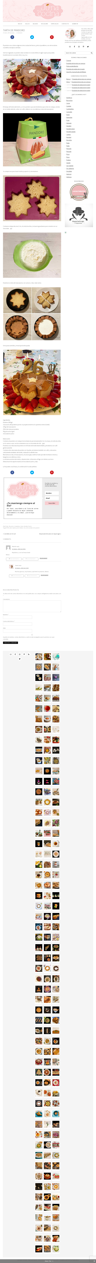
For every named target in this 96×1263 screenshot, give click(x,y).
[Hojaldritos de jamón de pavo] (47, 1002)
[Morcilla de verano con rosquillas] (47, 1231)
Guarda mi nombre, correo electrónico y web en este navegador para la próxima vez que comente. (28, 638)
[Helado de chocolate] (55, 670)
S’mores (68, 60)
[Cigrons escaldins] (38, 732)
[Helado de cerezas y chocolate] (47, 909)
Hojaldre (68, 126)
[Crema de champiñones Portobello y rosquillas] (38, 1179)
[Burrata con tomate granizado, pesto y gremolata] (47, 898)
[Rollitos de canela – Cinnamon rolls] (55, 992)
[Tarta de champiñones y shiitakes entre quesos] (38, 1169)
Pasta (67, 143)
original (14, 528)
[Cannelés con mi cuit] (47, 1065)
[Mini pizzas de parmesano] (47, 1096)
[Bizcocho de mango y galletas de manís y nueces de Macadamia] (47, 815)
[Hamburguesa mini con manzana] (38, 805)
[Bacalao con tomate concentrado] (55, 1023)
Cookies (68, 106)
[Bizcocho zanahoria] (55, 1033)
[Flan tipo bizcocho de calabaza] (55, 1189)
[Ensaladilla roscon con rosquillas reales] (47, 1148)
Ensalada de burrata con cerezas (75, 63)
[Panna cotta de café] (47, 1013)
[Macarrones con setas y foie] (47, 982)
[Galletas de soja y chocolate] (55, 795)
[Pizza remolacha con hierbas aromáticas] (55, 826)
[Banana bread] (38, 836)
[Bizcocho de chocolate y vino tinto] (38, 1096)
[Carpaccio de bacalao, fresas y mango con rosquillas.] (47, 1117)
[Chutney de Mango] (47, 805)
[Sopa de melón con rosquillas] (47, 1221)
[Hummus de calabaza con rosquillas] (47, 1189)
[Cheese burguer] (38, 898)
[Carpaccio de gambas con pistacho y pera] (55, 857)
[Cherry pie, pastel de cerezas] (38, 1241)
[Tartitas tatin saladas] (55, 930)
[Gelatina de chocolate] (47, 826)
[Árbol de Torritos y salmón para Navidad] (47, 1158)
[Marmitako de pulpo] (55, 846)
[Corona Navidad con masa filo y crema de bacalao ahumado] (47, 971)
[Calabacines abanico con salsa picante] (55, 982)
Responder (43, 558)
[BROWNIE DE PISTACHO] (47, 1033)
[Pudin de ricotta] (38, 930)
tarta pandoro (36, 528)
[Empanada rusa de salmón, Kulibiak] (38, 753)
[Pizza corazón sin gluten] (47, 961)
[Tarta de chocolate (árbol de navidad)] (38, 743)
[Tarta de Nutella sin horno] (38, 982)
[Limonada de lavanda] (55, 680)
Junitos (68, 134)
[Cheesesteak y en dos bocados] (38, 826)
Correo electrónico (9, 621)
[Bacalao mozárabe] (55, 711)
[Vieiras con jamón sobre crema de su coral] (55, 1117)
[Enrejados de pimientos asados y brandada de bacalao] (38, 1117)
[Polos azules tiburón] (55, 659)
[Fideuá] (47, 691)
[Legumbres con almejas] (38, 1054)
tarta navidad (29, 528)
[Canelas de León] (47, 680)
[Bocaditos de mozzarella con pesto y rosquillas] (38, 1252)
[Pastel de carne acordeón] (55, 1085)
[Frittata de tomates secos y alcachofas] (47, 1106)
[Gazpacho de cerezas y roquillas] (47, 1241)
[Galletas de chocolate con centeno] (55, 971)
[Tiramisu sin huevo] (55, 1127)
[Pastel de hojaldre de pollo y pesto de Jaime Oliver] (55, 1241)
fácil (11, 528)
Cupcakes (69, 112)
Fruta (67, 120)
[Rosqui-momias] (38, 1189)
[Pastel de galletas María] (47, 1200)
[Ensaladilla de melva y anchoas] (47, 888)
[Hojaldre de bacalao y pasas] (38, 1158)
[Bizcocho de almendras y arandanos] (47, 795)
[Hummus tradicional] (47, 930)
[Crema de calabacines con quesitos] (47, 836)
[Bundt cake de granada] (47, 1075)
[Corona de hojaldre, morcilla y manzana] (38, 1106)
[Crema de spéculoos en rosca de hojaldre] (38, 1044)
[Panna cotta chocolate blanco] (55, 732)
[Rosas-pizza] (55, 909)
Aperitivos (69, 98)
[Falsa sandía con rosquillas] (38, 1210)
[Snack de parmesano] (38, 711)
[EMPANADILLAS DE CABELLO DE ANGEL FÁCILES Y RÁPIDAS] (47, 1179)
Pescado (68, 148)
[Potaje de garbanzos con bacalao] (47, 1044)
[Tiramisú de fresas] (38, 950)
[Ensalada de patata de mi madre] (38, 670)
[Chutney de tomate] (55, 784)
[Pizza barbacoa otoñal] (47, 743)
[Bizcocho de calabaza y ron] (38, 992)
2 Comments (19, 32)
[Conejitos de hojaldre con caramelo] (55, 691)
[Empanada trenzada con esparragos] (55, 1054)
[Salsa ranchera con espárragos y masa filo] (47, 950)
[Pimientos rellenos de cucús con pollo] (55, 1221)
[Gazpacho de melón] (47, 919)
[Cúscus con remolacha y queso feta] (55, 1137)
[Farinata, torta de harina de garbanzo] (38, 1013)
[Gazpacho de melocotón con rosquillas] (55, 1200)
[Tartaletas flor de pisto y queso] (38, 815)
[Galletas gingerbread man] (47, 867)
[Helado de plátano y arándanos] (38, 784)
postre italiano (19, 528)
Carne (68, 103)
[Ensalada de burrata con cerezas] (47, 659)
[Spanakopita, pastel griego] (47, 1252)
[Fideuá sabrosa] (38, 795)
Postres (30, 526)
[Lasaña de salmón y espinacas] (55, 774)
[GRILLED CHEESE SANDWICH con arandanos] (47, 940)
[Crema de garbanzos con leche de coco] (38, 1085)
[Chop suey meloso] (47, 774)
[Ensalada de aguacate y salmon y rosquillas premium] (38, 1148)
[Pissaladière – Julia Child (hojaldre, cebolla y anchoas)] (38, 961)
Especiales (69, 117)
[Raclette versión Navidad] (47, 732)
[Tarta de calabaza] (47, 878)
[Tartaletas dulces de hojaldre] (47, 992)
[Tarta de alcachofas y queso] (38, 1033)
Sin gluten (69, 171)
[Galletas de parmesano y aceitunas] (47, 1137)
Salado (68, 163)
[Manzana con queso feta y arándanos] (55, 743)
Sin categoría (70, 168)
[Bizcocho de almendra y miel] (55, 1065)
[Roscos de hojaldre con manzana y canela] (55, 1169)
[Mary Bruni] (47, 701)
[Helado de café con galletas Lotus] (38, 919)
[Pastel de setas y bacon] (55, 1075)
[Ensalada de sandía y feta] (38, 909)
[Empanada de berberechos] (38, 1221)
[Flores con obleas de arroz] (38, 680)
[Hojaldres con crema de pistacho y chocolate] (55, 722)
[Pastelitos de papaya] (38, 1137)
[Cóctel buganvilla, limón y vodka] (47, 784)
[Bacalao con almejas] (38, 867)
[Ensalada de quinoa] (55, 1231)
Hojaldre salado (70, 132)
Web (4, 628)
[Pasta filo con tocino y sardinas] (55, 1002)
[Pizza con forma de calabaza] (47, 1085)
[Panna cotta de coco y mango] (55, 940)
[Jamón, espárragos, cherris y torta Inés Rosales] (55, 1179)
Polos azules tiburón (72, 66)
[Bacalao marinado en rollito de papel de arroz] (55, 898)
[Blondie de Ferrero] (47, 846)
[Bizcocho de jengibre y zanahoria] (38, 701)
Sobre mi (68, 174)
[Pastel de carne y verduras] (38, 1127)
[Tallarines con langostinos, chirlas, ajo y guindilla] (47, 1023)
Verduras (68, 177)
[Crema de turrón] (38, 857)
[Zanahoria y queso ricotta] (47, 722)
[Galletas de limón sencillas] (47, 763)
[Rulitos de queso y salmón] (55, 888)
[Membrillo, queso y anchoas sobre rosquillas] (47, 1169)
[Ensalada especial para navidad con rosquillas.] (55, 1158)
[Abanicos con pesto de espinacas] (55, 815)
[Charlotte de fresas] (47, 711)
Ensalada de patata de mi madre (75, 69)
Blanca (68, 79)
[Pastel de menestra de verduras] (55, 961)
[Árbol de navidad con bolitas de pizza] (38, 1075)
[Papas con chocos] (38, 774)
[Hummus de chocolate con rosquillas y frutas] (38, 1231)
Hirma (68, 82)
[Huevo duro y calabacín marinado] (38, 691)
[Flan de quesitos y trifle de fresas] (55, 867)
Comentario (6, 599)
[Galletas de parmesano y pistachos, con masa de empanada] (47, 1054)
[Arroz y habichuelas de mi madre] (47, 753)
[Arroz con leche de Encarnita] (38, 763)
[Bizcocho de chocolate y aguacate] (55, 950)
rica (25, 528)
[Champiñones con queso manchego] (38, 1002)
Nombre (6, 614)
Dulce (22, 526)
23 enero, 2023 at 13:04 (22, 568)
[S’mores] (38, 659)
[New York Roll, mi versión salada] (55, 919)
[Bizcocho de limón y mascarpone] (47, 857)
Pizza (67, 154)
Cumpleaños (17, 526)
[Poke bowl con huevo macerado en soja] (55, 1044)
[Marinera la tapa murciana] (55, 1013)
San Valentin (69, 166)
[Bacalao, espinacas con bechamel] (55, 763)
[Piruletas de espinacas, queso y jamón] (47, 1127)
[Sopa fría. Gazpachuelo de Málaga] (47, 670)
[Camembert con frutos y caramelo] (38, 878)
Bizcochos (11, 526)
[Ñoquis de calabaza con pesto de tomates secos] (55, 878)
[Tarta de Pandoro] (38, 1065)
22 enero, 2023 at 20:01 (19, 549)
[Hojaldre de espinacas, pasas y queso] (38, 722)
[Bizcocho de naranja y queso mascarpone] (55, 701)
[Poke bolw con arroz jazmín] (38, 846)
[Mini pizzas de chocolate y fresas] (55, 1106)
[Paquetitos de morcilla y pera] (55, 836)
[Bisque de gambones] (38, 888)
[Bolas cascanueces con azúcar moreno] (55, 1148)
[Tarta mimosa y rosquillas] (55, 1210)
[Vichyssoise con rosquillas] (55, 1252)
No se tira (69, 140)
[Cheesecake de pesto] (55, 1096)
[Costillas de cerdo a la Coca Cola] (55, 805)
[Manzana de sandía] (47, 1210)
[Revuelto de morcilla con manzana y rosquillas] (38, 1200)
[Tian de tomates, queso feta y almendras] (38, 971)
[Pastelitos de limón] (38, 940)
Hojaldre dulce (70, 129)
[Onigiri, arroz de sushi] (55, 753)
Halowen (68, 123)
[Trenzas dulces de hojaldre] (38, 1023)
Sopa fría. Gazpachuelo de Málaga (76, 72)
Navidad (26, 526)
